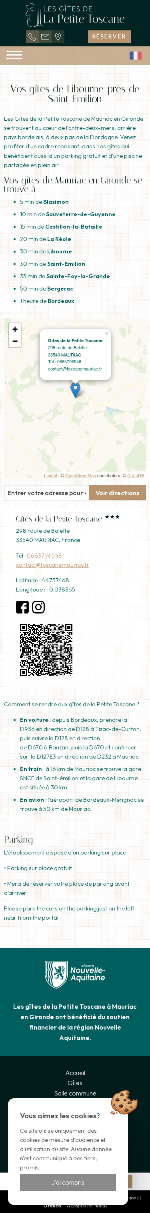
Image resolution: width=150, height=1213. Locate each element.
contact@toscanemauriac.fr (52, 564)
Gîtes (75, 1083)
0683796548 (44, 555)
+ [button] (15, 329)
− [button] (15, 341)
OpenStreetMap (80, 475)
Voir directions (118, 493)
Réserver (109, 36)
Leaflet (50, 475)
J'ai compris (68, 1182)
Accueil (75, 1073)
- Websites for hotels (75, 1205)
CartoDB (135, 475)
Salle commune (75, 1093)
